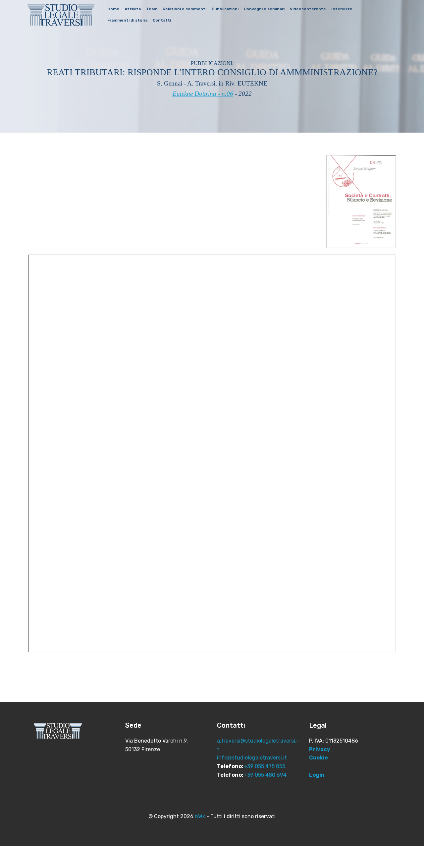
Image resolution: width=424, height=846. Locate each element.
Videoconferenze (308, 9)
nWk (200, 816)
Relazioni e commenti (184, 9)
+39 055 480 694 (265, 775)
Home (113, 9)
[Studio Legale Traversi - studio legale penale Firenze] (60, 15)
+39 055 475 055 (264, 766)
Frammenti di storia (127, 20)
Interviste (341, 9)
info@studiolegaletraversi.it (252, 758)
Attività (133, 9)
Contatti (162, 20)
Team (151, 9)
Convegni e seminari (264, 9)
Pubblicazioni (225, 9)
